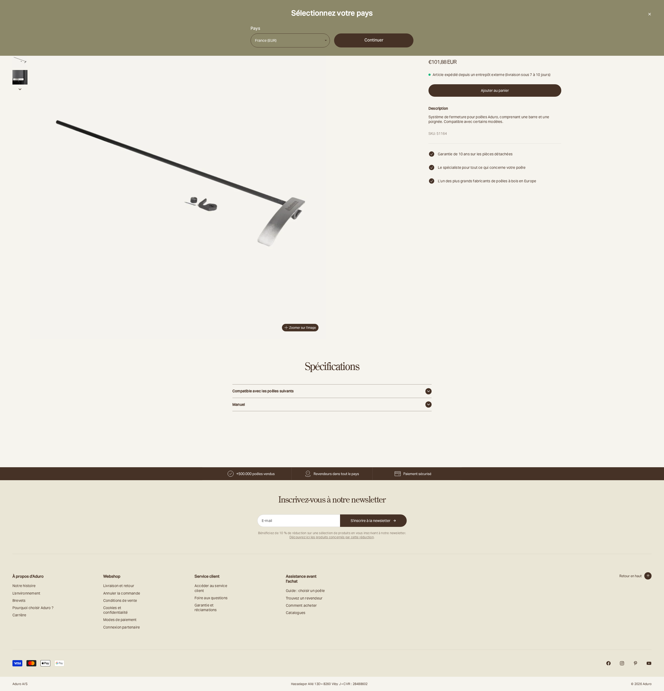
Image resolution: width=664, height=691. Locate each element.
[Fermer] (649, 14)
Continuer (373, 40)
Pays (255, 28)
